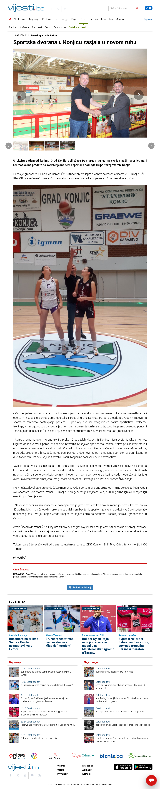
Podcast (47, 19)
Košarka (24, 27)
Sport (83, 19)
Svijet (74, 19)
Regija (65, 19)
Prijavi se (148, 19)
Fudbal (12, 27)
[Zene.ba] (54, 755)
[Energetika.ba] (140, 755)
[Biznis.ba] (111, 755)
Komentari (107, 19)
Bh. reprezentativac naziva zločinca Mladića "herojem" (59, 642)
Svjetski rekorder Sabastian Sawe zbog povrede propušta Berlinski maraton (133, 644)
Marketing (87, 765)
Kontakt (86, 774)
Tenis (48, 27)
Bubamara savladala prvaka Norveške (39, 738)
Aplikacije (87, 770)
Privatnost (62, 774)
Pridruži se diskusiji (82, 587)
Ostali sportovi (77, 27)
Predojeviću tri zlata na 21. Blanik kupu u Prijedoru (119, 711)
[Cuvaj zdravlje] (83, 755)
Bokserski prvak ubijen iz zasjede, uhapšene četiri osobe (122, 725)
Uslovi (60, 770)
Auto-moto (60, 27)
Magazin (120, 19)
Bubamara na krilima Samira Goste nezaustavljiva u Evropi (23, 644)
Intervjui (94, 19)
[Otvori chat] (151, 780)
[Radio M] (16, 755)
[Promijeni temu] (148, 8)
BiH (56, 19)
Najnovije (34, 19)
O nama (61, 765)
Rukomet (37, 27)
